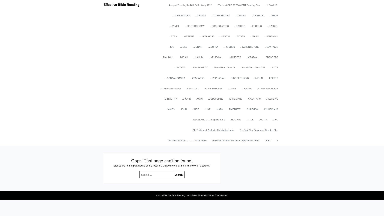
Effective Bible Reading (122, 4)
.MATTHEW (234, 109)
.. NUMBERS (234, 57)
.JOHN (183, 109)
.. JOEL (183, 46)
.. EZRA (173, 36)
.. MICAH (183, 57)
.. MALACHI (167, 57)
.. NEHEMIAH (215, 57)
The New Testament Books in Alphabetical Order (236, 140)
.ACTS (199, 98)
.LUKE (207, 109)
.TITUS (250, 119)
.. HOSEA (240, 36)
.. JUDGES (229, 46)
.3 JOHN (186, 98)
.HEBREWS (272, 98)
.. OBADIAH (252, 57)
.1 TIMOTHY (192, 88)
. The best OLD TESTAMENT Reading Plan (238, 5)
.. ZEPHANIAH (218, 78)
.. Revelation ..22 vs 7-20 (252, 67)
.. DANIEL (174, 25)
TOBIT (268, 140)
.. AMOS (274, 15)
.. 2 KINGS (240, 15)
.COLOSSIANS (215, 98)
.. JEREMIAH (271, 36)
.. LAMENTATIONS (249, 46)
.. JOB (171, 46)
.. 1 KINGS (200, 15)
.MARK (219, 109)
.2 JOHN (232, 88)
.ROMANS (236, 119)
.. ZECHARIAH (197, 78)
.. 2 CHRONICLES (220, 15)
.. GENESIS (188, 36)
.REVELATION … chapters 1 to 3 (208, 119)
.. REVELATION (199, 67)
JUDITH (263, 119)
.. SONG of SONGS (175, 78)
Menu (275, 119)
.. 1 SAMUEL (271, 5)
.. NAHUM (198, 57)
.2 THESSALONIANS (267, 88)
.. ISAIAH (254, 36)
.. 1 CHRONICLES (180, 15)
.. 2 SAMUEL (257, 15)
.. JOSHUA (212, 46)
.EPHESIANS (235, 98)
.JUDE (195, 109)
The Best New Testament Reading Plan (259, 130)
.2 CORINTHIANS (213, 88)
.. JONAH (197, 46)
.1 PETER (273, 78)
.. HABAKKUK (207, 36)
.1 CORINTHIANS (240, 78)
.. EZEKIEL (272, 25)
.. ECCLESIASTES (219, 25)
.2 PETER (247, 88)
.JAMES (170, 109)
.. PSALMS (180, 67)
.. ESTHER (239, 25)
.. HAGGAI (224, 36)
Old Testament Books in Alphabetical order (213, 130)
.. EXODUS (256, 25)
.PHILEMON (252, 109)
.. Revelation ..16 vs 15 (224, 67)
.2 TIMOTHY (170, 98)
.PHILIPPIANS (271, 109)
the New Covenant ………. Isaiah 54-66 (187, 140)
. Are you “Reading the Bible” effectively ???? (190, 5)
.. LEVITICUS (271, 46)
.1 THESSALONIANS (170, 88)
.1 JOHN (258, 78)
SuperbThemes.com (218, 195)
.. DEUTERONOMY (195, 25)
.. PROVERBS (271, 57)
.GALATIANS (254, 98)
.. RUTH (274, 67)
